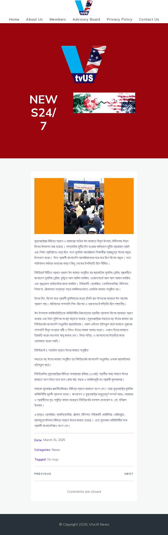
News (56, 450)
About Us (34, 19)
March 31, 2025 (54, 440)
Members (57, 19)
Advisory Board (86, 19)
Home (14, 19)
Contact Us (149, 19)
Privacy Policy (120, 19)
